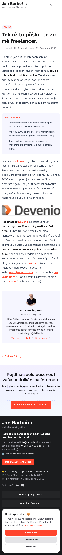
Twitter (31, 263)
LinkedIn (10, 281)
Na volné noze (42, 338)
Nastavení (31, 546)
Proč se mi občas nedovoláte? (19, 453)
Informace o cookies (34, 525)
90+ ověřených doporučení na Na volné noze (26, 471)
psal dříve (19, 161)
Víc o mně (16, 338)
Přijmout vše (31, 532)
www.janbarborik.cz (21, 272)
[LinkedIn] (17, 485)
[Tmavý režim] (50, 5)
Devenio (23, 221)
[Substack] (22, 485)
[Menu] (57, 5)
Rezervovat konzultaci (18, 461)
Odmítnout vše (31, 539)
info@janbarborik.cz (31, 442)
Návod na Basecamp (31, 503)
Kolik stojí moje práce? (31, 494)
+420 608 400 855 (31, 445)
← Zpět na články (11, 356)
